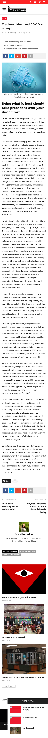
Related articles (10, 551)
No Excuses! (28, 728)
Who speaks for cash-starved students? (21, 49)
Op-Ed (4, 18)
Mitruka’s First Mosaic (13, 45)
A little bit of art (30, 717)
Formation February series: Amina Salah (10, 506)
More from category (11, 555)
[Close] (10, 701)
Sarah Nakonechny (9, 33)
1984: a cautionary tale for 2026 (17, 42)
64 (15, 481)
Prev (6, 686)
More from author (27, 551)
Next (11, 686)
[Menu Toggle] (4, 9)
